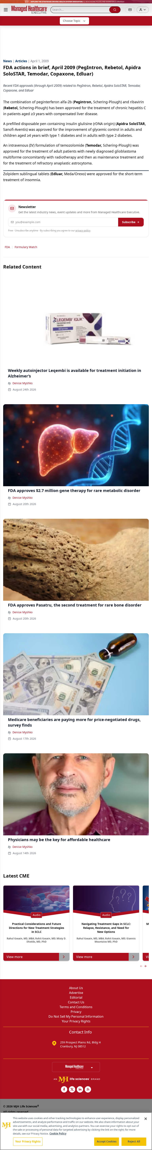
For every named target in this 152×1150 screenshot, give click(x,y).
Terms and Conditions (76, 1007)
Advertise (76, 992)
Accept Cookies (107, 1141)
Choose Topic (71, 21)
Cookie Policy (57, 1133)
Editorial (76, 997)
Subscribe (128, 222)
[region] (76, 1131)
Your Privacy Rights (76, 1021)
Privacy (76, 1012)
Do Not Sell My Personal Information (76, 1016)
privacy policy (82, 230)
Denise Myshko (22, 383)
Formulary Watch (26, 247)
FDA (7, 247)
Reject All (134, 1141)
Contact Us (76, 1002)
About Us (76, 988)
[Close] (145, 1118)
